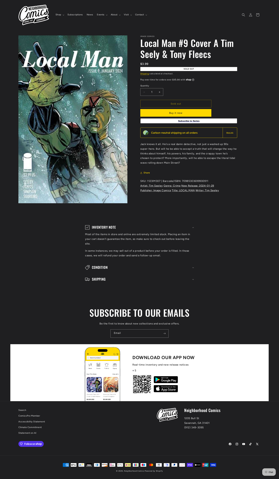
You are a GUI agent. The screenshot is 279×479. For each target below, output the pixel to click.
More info (229, 133)
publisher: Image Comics (155, 190)
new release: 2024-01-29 (197, 185)
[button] (60, 14)
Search (22, 410)
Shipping (144, 73)
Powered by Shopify (154, 471)
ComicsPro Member (29, 415)
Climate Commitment (30, 427)
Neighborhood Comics (134, 471)
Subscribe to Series (189, 121)
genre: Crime (172, 185)
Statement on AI (27, 432)
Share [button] (147, 172)
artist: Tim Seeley (151, 185)
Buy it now (175, 112)
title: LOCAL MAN (183, 190)
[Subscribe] (164, 333)
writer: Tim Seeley (207, 190)
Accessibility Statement (31, 421)
